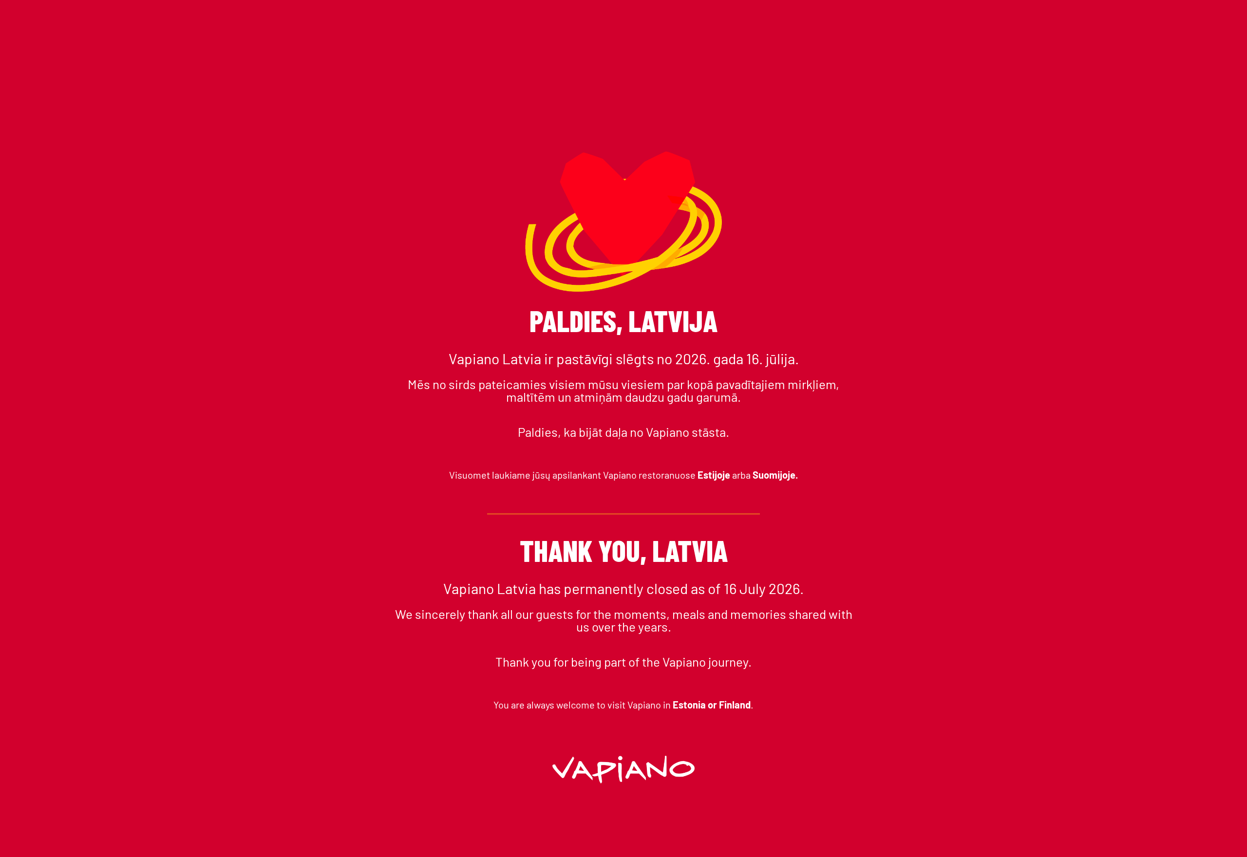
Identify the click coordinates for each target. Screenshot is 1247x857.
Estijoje (715, 475)
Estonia (690, 704)
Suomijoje (774, 475)
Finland (735, 704)
